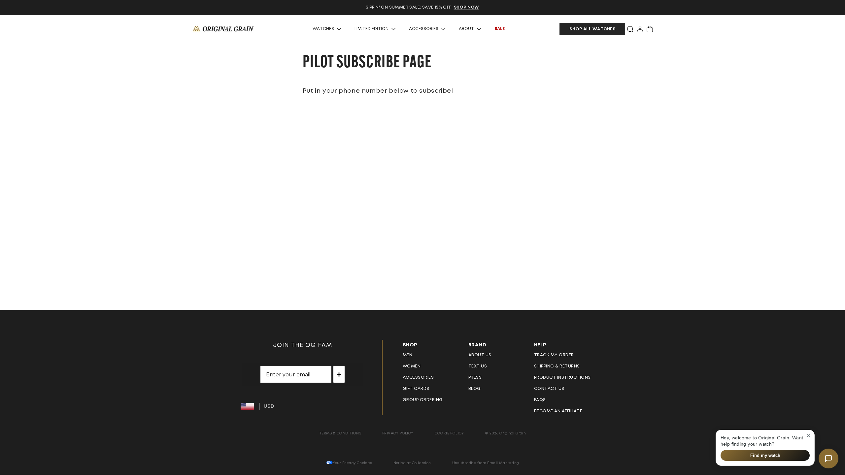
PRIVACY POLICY (398, 433)
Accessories (423, 29)
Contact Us (549, 389)
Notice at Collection (412, 463)
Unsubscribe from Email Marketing (485, 463)
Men (408, 355)
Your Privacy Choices (352, 463)
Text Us (477, 366)
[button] (630, 29)
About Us (479, 355)
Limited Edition (372, 29)
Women (412, 366)
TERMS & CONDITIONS (340, 433)
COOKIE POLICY (449, 433)
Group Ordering (423, 400)
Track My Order (554, 355)
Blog (474, 389)
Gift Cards (416, 389)
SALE (499, 29)
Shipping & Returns (557, 366)
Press (475, 377)
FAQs (540, 400)
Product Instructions (562, 377)
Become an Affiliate (558, 411)
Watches (323, 29)
